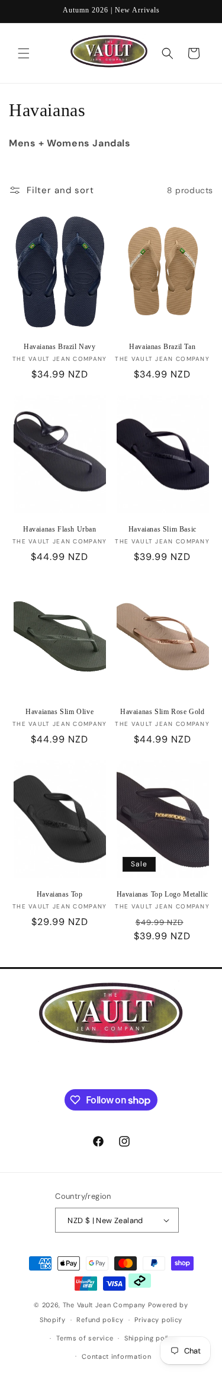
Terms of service (84, 1338)
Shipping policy (150, 1338)
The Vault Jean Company (105, 1305)
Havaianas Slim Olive (59, 712)
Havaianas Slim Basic (162, 529)
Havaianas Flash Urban (59, 529)
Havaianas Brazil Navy (60, 347)
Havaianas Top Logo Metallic (162, 894)
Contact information (116, 1356)
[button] (24, 53)
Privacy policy (158, 1320)
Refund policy (99, 1320)
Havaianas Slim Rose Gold (162, 712)
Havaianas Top (60, 894)
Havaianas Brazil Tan (162, 347)
